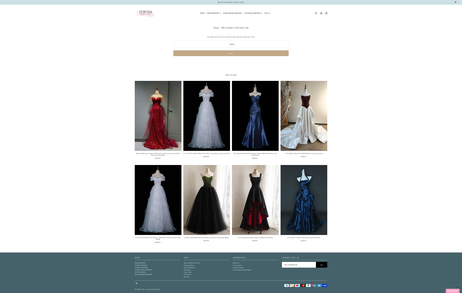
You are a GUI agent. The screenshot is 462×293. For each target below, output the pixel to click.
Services (187, 277)
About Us (236, 263)
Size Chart (187, 270)
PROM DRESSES (140, 263)
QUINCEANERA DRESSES (143, 274)
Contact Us (188, 274)
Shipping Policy (189, 265)
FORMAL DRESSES (141, 265)
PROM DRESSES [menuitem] (213, 13)
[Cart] (326, 13)
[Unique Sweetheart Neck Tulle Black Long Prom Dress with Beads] (206, 200)
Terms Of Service (238, 267)
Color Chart (188, 272)
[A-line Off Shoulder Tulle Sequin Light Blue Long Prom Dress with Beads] (158, 200)
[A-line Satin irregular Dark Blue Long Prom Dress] (304, 200)
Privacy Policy (237, 265)
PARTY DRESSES (140, 272)
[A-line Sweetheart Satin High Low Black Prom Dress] (255, 200)
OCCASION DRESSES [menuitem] (252, 13)
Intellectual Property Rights (242, 270)
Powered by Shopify (153, 289)
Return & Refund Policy (192, 263)
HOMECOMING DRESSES (143, 270)
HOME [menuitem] (202, 13)
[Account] (321, 13)
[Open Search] (316, 13)
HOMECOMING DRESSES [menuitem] (232, 13)
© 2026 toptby (140, 289)
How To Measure (189, 267)
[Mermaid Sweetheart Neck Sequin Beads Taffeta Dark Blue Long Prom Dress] (255, 116)
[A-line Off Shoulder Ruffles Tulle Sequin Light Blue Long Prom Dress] (206, 116)
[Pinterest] (455, 2)
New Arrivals (231, 75)
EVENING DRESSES (141, 267)
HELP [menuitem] (266, 13)
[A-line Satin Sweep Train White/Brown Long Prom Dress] (304, 116)
